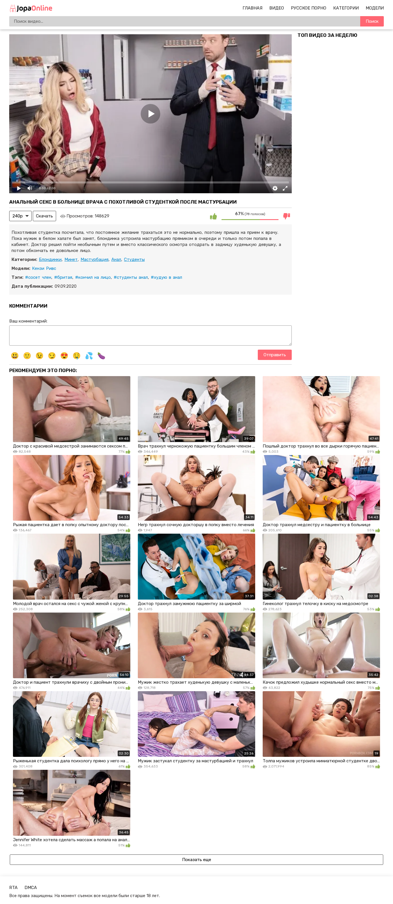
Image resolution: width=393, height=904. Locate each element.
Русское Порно (308, 8)
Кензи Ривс (44, 268)
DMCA (30, 887)
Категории (346, 8)
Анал (116, 259)
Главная (252, 8)
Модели (375, 8)
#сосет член (38, 277)
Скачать (44, 216)
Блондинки (50, 259)
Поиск (372, 21)
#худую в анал (166, 277)
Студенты (134, 259)
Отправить (275, 354)
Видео (276, 8)
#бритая (63, 277)
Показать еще (196, 859)
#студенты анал (131, 277)
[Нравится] (213, 216)
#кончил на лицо (93, 277)
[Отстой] (286, 216)
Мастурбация (94, 259)
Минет (71, 259)
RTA (13, 887)
